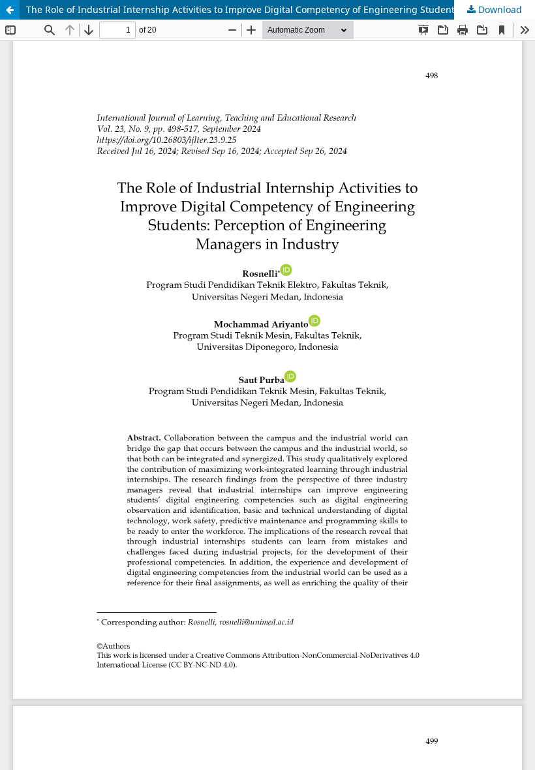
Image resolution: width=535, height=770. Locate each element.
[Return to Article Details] (10, 10)
